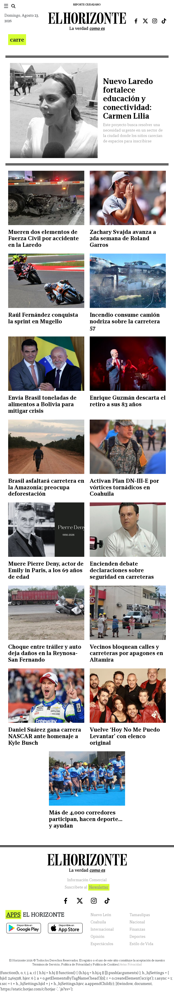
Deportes (137, 936)
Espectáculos (102, 944)
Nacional (137, 922)
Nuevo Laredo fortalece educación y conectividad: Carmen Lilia (128, 99)
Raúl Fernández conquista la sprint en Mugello (43, 318)
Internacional (102, 929)
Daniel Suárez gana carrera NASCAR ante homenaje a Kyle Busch (44, 736)
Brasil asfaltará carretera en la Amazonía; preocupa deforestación (46, 487)
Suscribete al (87, 887)
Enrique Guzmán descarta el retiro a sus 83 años (128, 401)
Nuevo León (101, 915)
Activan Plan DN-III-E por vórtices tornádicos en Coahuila (124, 487)
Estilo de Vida (141, 944)
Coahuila (98, 922)
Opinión (97, 936)
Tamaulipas (140, 915)
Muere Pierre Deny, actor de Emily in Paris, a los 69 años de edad (46, 570)
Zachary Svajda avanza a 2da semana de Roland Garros (123, 238)
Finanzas (137, 929)
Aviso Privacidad (131, 964)
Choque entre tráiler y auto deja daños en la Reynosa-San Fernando (44, 653)
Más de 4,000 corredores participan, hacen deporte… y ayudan (85, 819)
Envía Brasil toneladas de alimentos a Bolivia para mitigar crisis (42, 404)
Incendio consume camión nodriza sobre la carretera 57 (125, 321)
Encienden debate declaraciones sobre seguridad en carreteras (122, 570)
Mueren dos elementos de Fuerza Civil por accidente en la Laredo (43, 238)
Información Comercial (87, 880)
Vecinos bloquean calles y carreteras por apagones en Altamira (126, 653)
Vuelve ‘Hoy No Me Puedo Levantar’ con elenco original (125, 736)
